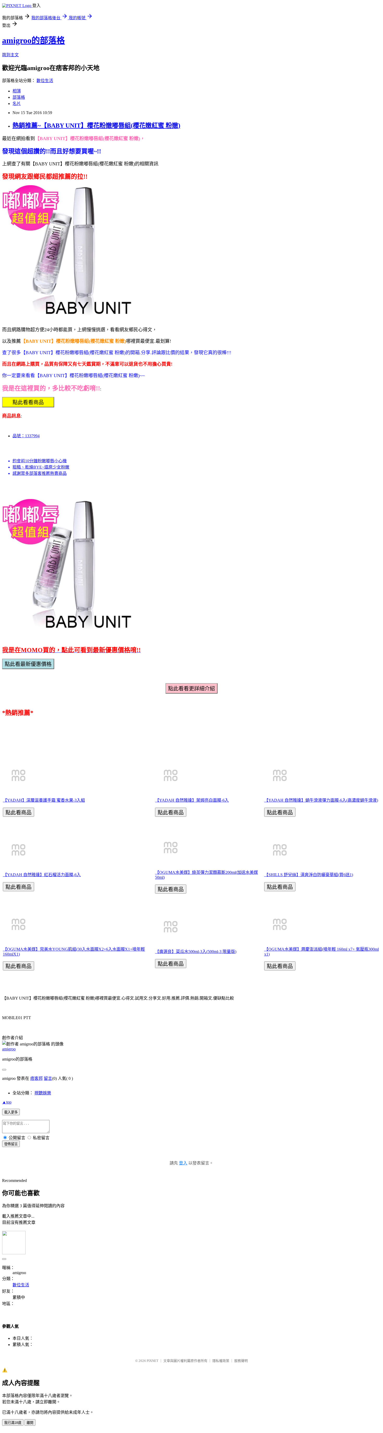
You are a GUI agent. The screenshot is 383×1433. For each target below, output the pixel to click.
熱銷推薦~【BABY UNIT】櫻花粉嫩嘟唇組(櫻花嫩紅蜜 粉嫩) (96, 125)
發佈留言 (11, 1144)
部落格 (19, 97)
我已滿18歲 (12, 1423)
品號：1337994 (26, 436)
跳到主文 (10, 55)
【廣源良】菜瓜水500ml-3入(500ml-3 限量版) (195, 951)
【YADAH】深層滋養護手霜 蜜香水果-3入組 (44, 800)
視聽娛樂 (42, 1093)
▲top (6, 1102)
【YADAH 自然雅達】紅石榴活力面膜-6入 (42, 875)
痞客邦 (36, 1078)
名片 (17, 103)
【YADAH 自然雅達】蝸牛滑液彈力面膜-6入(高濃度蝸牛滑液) (321, 800)
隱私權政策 (220, 1361)
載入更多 (11, 1112)
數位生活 (44, 80)
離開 (30, 1423)
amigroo (9, 1049)
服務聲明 (241, 1361)
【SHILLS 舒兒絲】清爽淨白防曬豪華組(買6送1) (308, 875)
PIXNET (152, 1361)
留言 (48, 1078)
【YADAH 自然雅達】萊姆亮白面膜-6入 (192, 800)
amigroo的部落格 (33, 40)
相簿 (17, 91)
